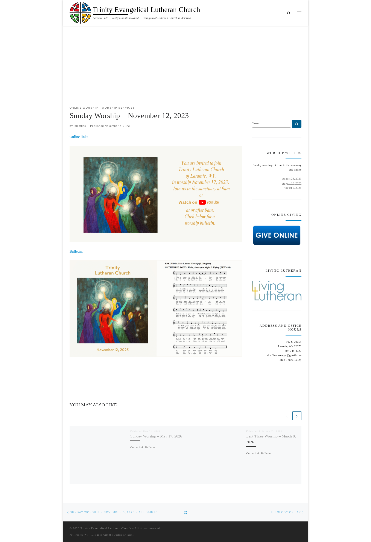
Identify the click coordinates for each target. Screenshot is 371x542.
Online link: (79, 137)
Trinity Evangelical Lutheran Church (106, 528)
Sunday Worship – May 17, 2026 (156, 436)
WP (86, 534)
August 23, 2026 (291, 178)
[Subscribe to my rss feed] (287, 108)
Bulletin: (76, 251)
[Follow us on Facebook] (293, 108)
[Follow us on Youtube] (300, 108)
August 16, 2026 (291, 183)
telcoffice (80, 125)
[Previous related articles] (287, 415)
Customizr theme (124, 534)
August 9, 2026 (292, 187)
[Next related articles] (296, 415)
